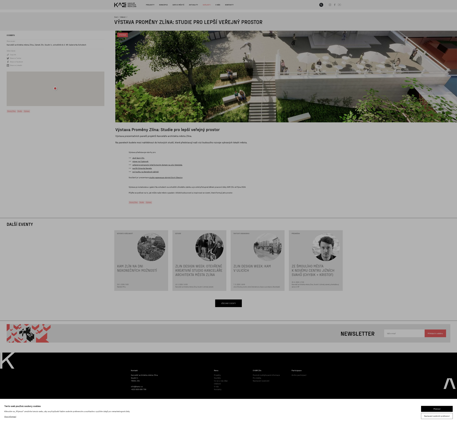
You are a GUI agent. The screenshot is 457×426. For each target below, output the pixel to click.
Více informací (10, 416)
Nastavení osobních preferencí (437, 416)
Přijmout (436, 409)
